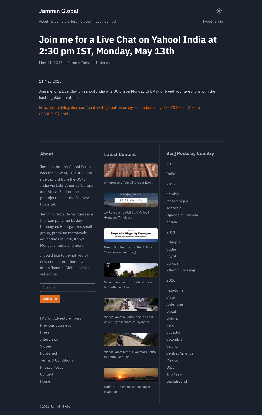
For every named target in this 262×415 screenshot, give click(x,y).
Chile (170, 297)
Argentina (174, 304)
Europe (172, 263)
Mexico (172, 360)
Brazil (171, 311)
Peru (170, 325)
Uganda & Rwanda (182, 215)
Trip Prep (174, 374)
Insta (219, 21)
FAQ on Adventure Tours (60, 318)
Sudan (171, 249)
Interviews (49, 339)
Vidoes (46, 346)
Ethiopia (173, 242)
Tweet (207, 21)
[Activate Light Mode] (219, 10)
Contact (110, 21)
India (170, 173)
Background (176, 381)
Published (48, 353)
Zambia (172, 193)
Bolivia (172, 318)
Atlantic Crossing (180, 270)
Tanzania (173, 207)
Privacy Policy (51, 367)
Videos (85, 21)
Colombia (174, 339)
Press (45, 332)
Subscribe (50, 298)
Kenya (171, 221)
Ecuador (173, 332)
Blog (54, 21)
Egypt (171, 256)
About (43, 21)
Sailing (172, 346)
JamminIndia (79, 62)
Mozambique (177, 201)
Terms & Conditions (56, 360)
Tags (97, 21)
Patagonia (174, 290)
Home (45, 381)
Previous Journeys (55, 325)
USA (170, 367)
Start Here (69, 21)
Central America (180, 353)
